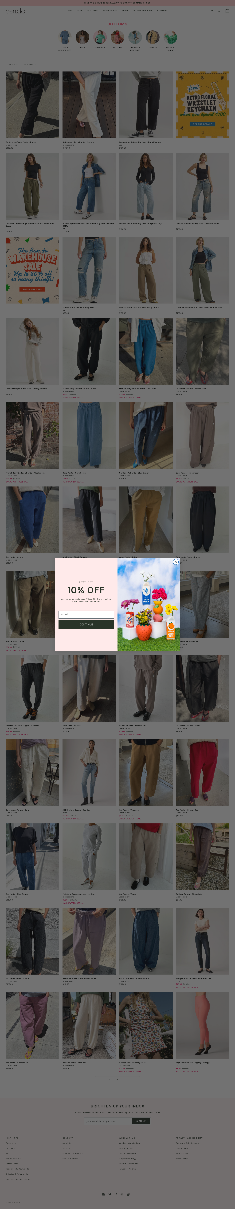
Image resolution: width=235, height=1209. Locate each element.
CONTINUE (86, 624)
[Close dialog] (176, 562)
